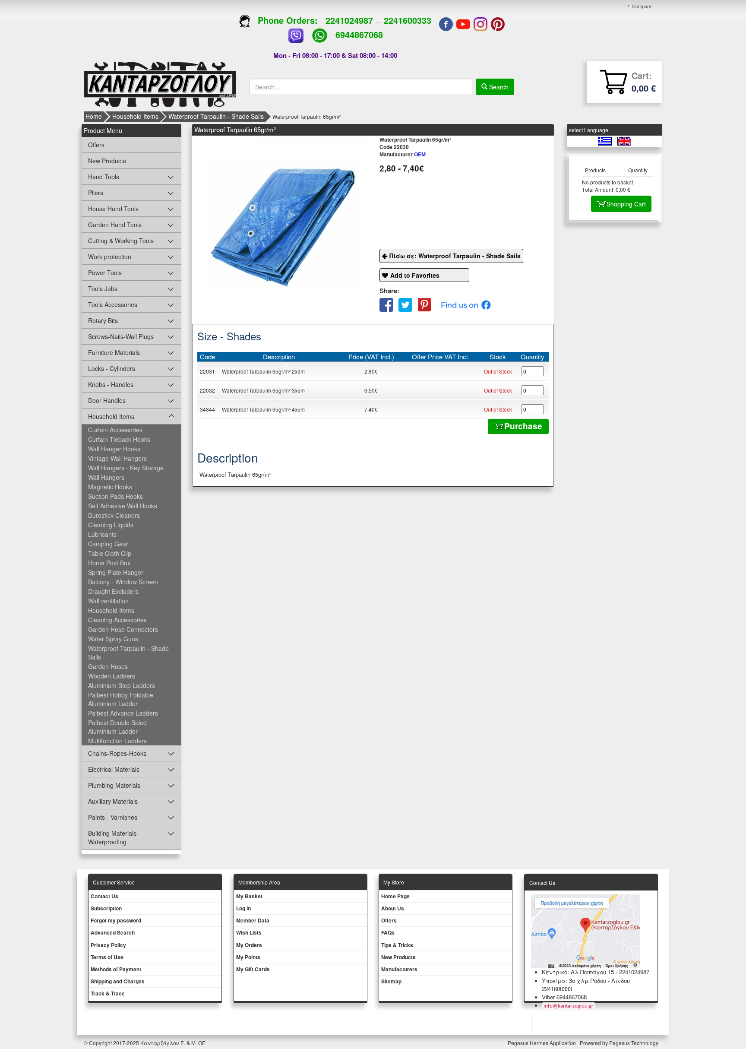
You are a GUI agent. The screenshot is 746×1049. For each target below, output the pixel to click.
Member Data (252, 920)
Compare (641, 6)
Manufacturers (399, 969)
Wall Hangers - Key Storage (126, 467)
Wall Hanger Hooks (114, 448)
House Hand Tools (113, 208)
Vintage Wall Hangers (117, 458)
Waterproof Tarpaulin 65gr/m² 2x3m (263, 371)
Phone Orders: (288, 20)
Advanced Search (113, 932)
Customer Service (114, 882)
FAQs (388, 932)
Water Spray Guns (113, 638)
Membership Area (259, 882)
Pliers (95, 192)
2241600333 (407, 20)
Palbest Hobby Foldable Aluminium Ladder (120, 699)
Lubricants (102, 534)
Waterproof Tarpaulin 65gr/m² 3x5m (263, 390)
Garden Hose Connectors (123, 629)
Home (93, 116)
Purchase (523, 426)
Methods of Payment (116, 969)
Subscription (106, 908)
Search (498, 86)
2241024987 (349, 20)
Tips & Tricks (397, 945)
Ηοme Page (395, 896)
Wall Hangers (106, 477)
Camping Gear (108, 543)
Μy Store (393, 882)
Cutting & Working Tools (121, 240)
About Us (392, 908)
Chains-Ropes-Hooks (117, 753)
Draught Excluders (113, 591)
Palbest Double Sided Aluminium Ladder (117, 726)
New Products (107, 160)
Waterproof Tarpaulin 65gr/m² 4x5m (263, 409)
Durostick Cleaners (114, 515)
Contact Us (104, 896)
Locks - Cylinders (111, 368)
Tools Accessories (112, 304)
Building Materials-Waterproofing (113, 837)
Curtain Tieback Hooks (119, 439)
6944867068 (359, 34)
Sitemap (391, 981)
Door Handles (107, 400)
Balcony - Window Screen (123, 581)
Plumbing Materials (114, 785)
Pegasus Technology (634, 1042)
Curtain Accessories (115, 429)
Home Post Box (109, 562)
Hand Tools (103, 176)
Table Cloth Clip (109, 553)
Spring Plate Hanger (115, 572)
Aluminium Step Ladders (121, 685)
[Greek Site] (605, 140)
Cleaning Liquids (110, 524)
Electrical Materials (113, 769)
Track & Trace (108, 993)
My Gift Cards (253, 969)
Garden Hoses (108, 666)
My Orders (249, 945)
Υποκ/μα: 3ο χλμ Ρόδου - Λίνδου (586, 980)
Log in (243, 908)
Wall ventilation (108, 600)
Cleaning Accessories (117, 619)
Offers (96, 144)
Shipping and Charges (118, 981)
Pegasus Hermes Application (542, 1042)
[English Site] (624, 140)
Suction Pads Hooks (115, 496)
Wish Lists (249, 932)
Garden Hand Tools (115, 224)
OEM (402, 154)
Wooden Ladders (111, 676)
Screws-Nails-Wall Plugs (121, 336)
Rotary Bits (103, 320)
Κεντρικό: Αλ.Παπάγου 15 (578, 972)
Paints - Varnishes (112, 817)
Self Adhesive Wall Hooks (122, 505)
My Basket (249, 896)
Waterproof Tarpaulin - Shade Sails (216, 116)
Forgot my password (116, 920)
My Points (248, 957)
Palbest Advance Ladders (123, 713)
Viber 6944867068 (564, 997)
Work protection (109, 256)
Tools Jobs (102, 288)
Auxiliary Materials (113, 801)
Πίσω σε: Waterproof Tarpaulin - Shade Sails (455, 255)
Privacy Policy (108, 945)
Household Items (135, 116)
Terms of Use (107, 957)
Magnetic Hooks (110, 486)
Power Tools (105, 272)
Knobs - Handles (110, 384)
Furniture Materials (114, 352)
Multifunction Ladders (117, 740)
